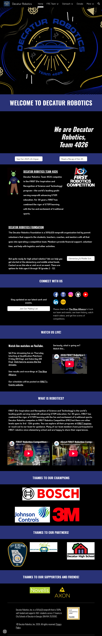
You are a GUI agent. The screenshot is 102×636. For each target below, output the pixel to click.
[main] (50, 103)
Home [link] (40, 3)
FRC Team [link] (51, 3)
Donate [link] (80, 3)
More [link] (89, 3)
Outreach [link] (66, 3)
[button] (99, 4)
